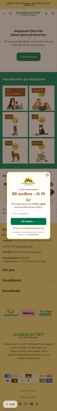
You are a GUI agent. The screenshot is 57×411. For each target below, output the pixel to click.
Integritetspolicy (34, 234)
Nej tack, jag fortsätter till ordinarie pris (28, 228)
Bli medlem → (28, 221)
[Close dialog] (47, 174)
